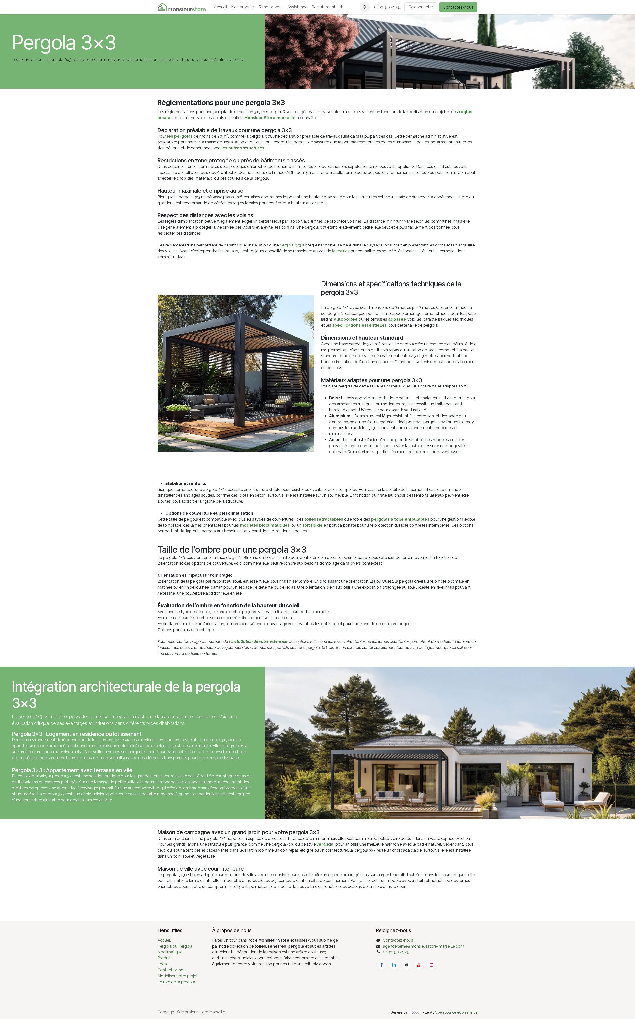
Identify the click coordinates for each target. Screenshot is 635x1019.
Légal (163, 964)
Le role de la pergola (176, 982)
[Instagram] (432, 965)
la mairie (339, 251)
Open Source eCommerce (456, 1012)
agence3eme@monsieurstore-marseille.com (423, 946)
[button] (365, 7)
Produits (165, 958)
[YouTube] (419, 965)
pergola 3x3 (290, 245)
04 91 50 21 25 (396, 952)
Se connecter (421, 7)
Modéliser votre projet (178, 976)
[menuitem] (220, 7)
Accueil (164, 940)
